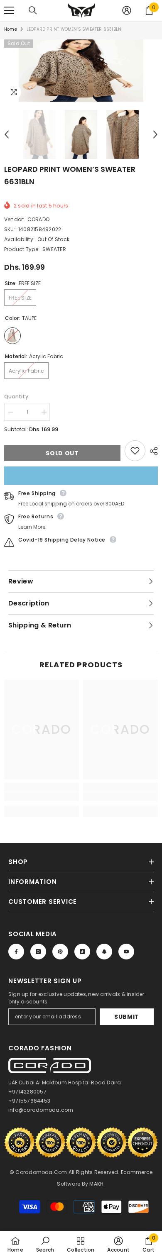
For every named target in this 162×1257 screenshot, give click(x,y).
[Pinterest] (60, 951)
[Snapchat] (104, 951)
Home (10, 29)
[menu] (9, 10)
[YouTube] (126, 951)
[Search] (33, 10)
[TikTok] (82, 951)
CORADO (38, 219)
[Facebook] (16, 951)
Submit (126, 1017)
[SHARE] (151, 451)
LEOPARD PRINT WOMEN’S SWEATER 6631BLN (69, 175)
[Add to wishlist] (135, 450)
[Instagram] (38, 951)
